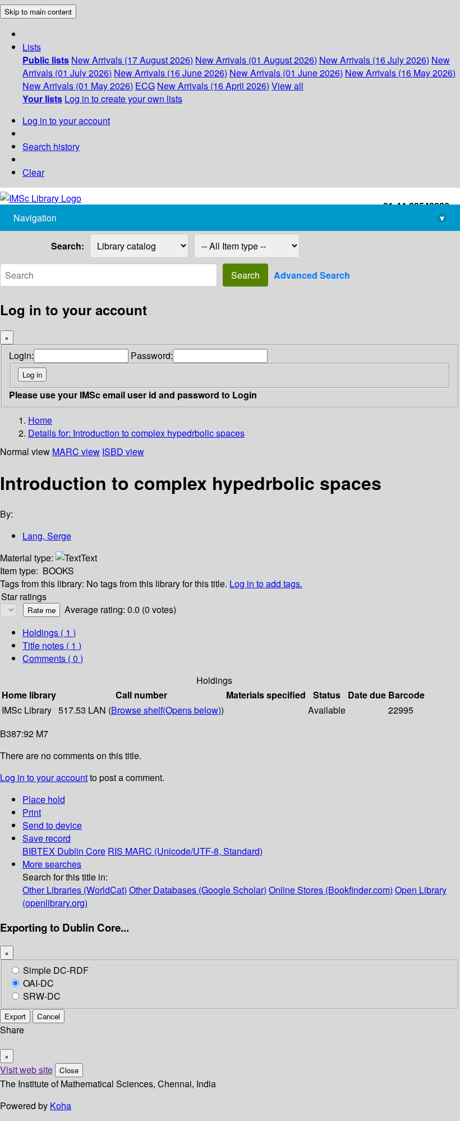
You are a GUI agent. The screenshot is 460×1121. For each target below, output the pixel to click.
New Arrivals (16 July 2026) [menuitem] (374, 59)
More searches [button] (51, 863)
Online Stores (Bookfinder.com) (331, 889)
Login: (21, 355)
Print (31, 812)
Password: (152, 355)
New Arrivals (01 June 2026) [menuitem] (286, 72)
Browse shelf (166, 710)
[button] (31, 46)
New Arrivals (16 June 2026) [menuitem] (170, 72)
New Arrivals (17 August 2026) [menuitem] (132, 59)
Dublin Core (81, 851)
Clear (33, 172)
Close (69, 1070)
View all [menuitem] (287, 85)
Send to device (52, 825)
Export (15, 1016)
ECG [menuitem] (145, 85)
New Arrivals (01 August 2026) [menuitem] (256, 59)
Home (40, 420)
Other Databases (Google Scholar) (197, 889)
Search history (51, 146)
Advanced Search (312, 275)
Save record (46, 838)
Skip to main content (38, 11)
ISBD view (123, 451)
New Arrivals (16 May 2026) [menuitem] (400, 72)
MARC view (76, 451)
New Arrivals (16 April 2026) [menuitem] (213, 85)
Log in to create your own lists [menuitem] (123, 98)
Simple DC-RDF (56, 970)
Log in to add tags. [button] (265, 583)
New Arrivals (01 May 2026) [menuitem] (77, 85)
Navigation (228, 217)
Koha (60, 1105)
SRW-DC (42, 996)
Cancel (48, 1016)
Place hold (43, 799)
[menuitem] (45, 59)
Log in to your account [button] (44, 777)
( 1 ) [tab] (49, 632)
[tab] (51, 645)
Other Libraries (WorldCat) (74, 889)
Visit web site (26, 1069)
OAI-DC (38, 983)
